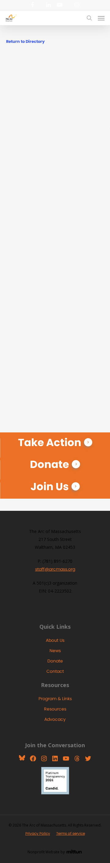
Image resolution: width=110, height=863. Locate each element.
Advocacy (55, 719)
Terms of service (70, 833)
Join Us (50, 486)
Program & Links (55, 699)
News (55, 651)
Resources (55, 709)
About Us (55, 640)
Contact (55, 671)
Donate (49, 464)
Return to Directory (25, 41)
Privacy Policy (37, 833)
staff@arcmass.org (55, 569)
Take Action (49, 442)
